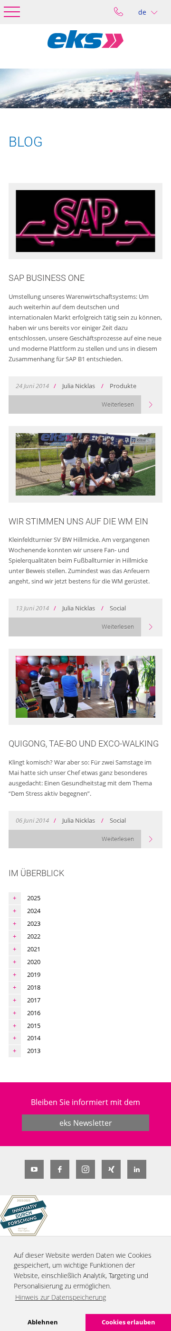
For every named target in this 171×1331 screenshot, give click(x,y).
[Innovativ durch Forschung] (24, 1215)
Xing (111, 1169)
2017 (33, 1000)
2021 (33, 949)
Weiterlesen (118, 404)
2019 (33, 974)
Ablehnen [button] (43, 1322)
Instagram (85, 1169)
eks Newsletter (85, 1123)
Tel (118, 12)
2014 (33, 1038)
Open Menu (12, 12)
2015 (33, 1025)
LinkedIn (136, 1169)
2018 (33, 987)
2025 (33, 898)
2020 (33, 961)
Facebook (59, 1169)
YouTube (34, 1169)
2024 (33, 910)
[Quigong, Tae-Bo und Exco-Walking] (85, 687)
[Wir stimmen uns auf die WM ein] (85, 464)
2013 (33, 1050)
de (142, 12)
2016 (33, 1013)
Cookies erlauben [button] (128, 1322)
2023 (33, 923)
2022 (33, 936)
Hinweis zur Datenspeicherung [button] (60, 1297)
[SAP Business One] (85, 221)
